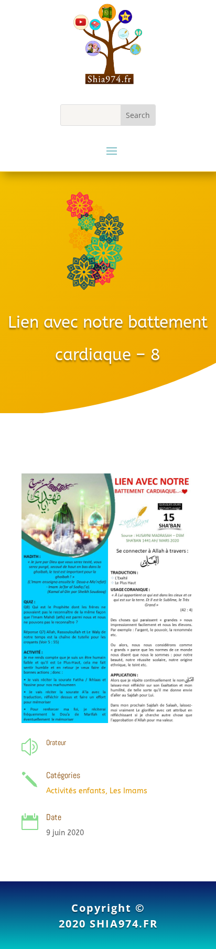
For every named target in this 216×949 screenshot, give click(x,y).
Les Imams (128, 790)
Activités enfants (75, 790)
